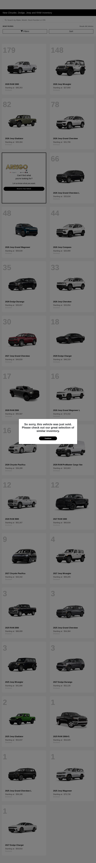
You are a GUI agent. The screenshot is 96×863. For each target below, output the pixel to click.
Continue (48, 438)
